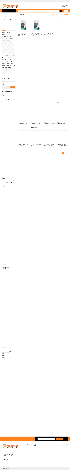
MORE (54, 5)
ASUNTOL (12, 36)
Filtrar (12, 86)
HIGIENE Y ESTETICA (7, 19)
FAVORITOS (66, 1)
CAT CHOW (8, 44)
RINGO (12, 69)
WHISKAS (3, 73)
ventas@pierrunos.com (8, 463)
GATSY (3, 53)
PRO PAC (3, 63)
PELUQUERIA (5, 25)
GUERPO (7, 53)
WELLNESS (10, 71)
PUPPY (8, 65)
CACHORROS (10, 42)
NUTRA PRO (9, 57)
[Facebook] (64, 445)
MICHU (13, 55)
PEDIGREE (9, 59)
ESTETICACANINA (5, 51)
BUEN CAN (4, 40)
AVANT (3, 38)
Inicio (25, 5)
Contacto (48, 5)
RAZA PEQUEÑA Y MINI (6, 69)
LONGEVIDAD (8, 55)
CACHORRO (4, 42)
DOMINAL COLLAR (11, 49)
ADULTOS (8, 32)
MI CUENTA (61, 1)
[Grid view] (18, 17)
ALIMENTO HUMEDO (5, 36)
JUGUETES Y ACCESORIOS (8, 22)
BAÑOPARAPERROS (9, 38)
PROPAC (8, 63)
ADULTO (3, 32)
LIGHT (3, 55)
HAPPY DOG (12, 53)
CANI (3, 44)
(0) (66, 10)
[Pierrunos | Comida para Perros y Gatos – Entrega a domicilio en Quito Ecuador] (10, 5)
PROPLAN (3, 65)
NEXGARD (4, 57)
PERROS (4, 13)
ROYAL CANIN (4, 71)
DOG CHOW (4, 49)
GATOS (4, 16)
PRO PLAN (12, 63)
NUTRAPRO (4, 59)
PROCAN (12, 61)
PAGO (57, 1)
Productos (32, 5)
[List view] (20, 17)
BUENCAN (9, 40)
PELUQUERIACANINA (5, 61)
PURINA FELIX (12, 65)
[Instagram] (67, 445)
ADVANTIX (9, 34)
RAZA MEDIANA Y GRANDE (6, 67)
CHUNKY (12, 44)
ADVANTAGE (4, 34)
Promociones (40, 5)
